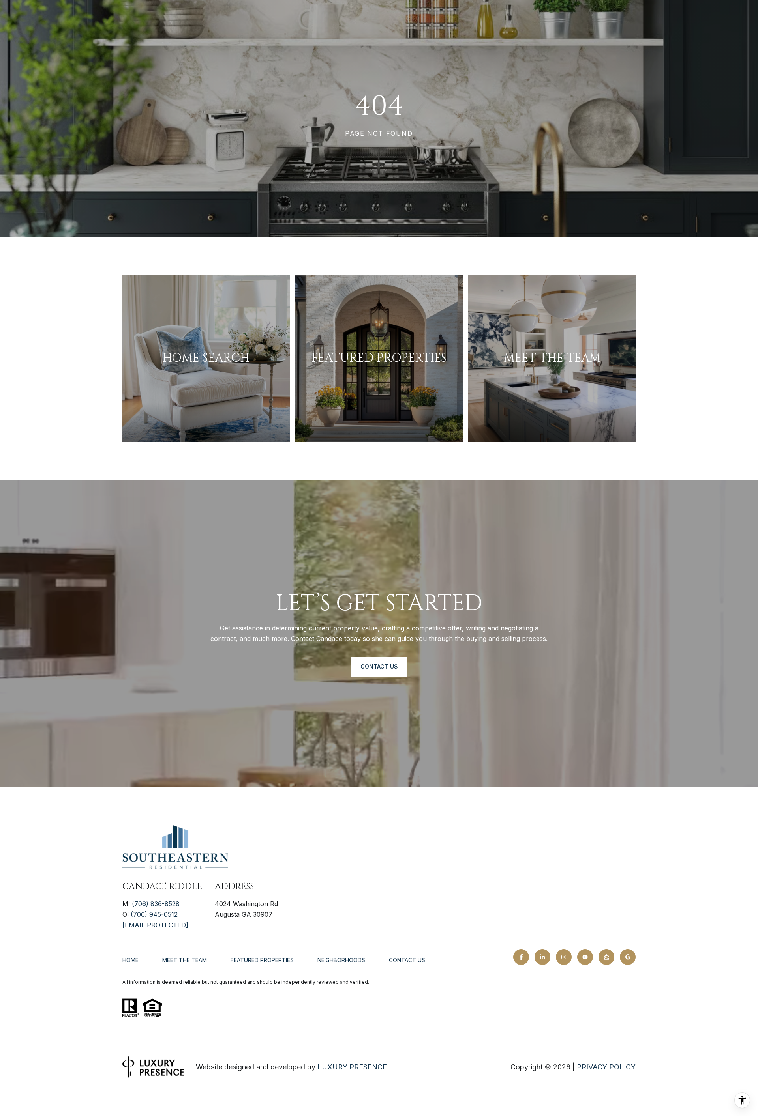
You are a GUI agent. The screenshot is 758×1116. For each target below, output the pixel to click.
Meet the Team (184, 960)
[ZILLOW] (606, 957)
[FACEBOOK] (521, 957)
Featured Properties (262, 960)
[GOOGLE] (628, 957)
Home (130, 960)
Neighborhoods (341, 960)
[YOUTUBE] (585, 957)
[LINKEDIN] (542, 957)
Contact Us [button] (379, 666)
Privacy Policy (606, 1067)
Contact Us (407, 960)
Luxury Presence (352, 1067)
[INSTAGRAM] (564, 957)
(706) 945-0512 (154, 914)
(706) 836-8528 (156, 904)
